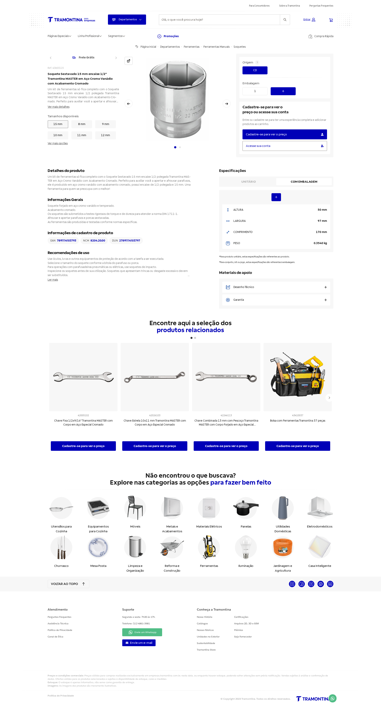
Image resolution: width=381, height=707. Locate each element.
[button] (309, 19)
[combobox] (219, 20)
